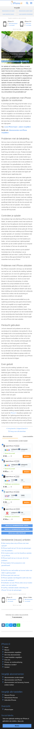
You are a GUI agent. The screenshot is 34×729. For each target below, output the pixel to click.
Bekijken (26, 456)
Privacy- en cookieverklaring (13, 662)
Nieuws (6, 650)
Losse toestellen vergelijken (13, 657)
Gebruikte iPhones (10, 700)
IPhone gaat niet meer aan (10, 575)
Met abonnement (13, 23)
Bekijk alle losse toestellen (17, 533)
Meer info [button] (21, 721)
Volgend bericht (22, 428)
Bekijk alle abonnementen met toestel (17, 525)
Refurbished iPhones (11, 697)
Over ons (7, 660)
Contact (6, 667)
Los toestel (11, 25)
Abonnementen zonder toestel (13, 677)
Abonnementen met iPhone (13, 680)
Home (6, 647)
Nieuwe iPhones (9, 695)
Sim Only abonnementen (12, 655)
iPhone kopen (8, 709)
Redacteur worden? (10, 665)
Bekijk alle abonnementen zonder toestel (17, 529)
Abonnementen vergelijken (12, 652)
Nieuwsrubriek (17, 617)
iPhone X (14, 413)
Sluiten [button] (17, 725)
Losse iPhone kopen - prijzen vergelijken (17, 127)
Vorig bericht (11, 428)
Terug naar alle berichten (18, 431)
